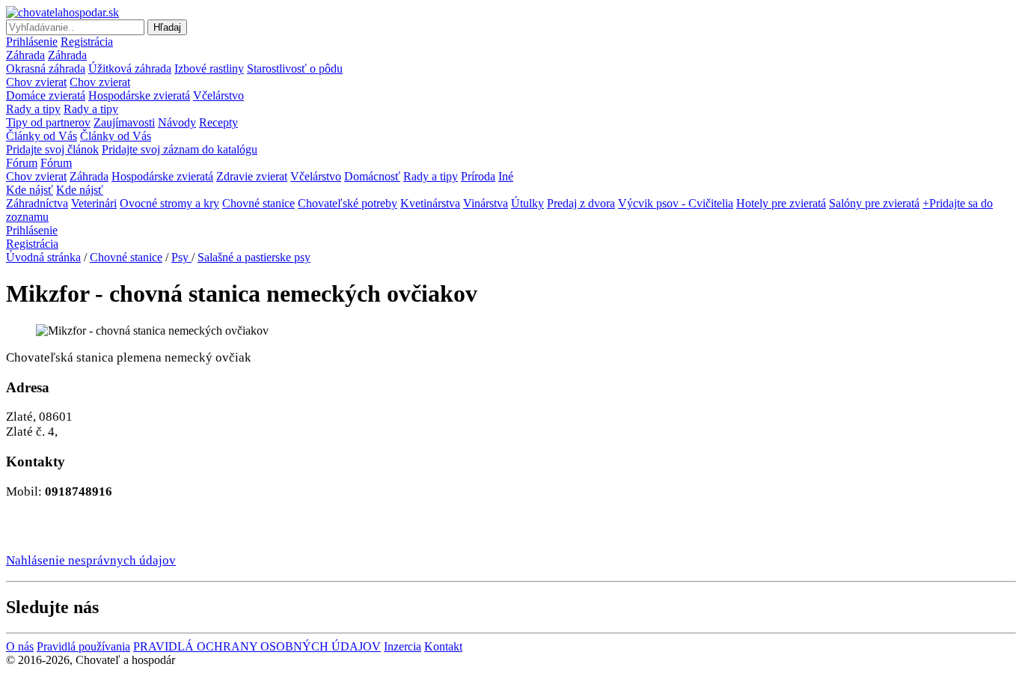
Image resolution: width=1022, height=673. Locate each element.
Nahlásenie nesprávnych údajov (91, 560)
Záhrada (25, 55)
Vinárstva (485, 203)
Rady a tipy (33, 109)
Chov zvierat (36, 82)
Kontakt (443, 646)
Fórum (21, 162)
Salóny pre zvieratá (874, 203)
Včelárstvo (218, 95)
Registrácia (87, 41)
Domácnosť (372, 176)
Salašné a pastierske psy (254, 257)
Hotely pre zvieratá (781, 203)
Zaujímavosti (124, 122)
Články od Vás (41, 136)
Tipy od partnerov (48, 122)
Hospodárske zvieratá (139, 95)
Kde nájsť (29, 189)
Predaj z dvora (581, 203)
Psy (181, 257)
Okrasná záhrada (45, 68)
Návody (177, 122)
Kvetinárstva (430, 203)
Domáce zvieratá (45, 95)
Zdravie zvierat (251, 176)
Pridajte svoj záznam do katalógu (179, 149)
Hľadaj (167, 27)
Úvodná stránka (43, 257)
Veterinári (94, 203)
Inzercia (402, 646)
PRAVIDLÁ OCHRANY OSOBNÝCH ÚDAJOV (257, 646)
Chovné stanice (258, 203)
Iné (505, 176)
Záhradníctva (37, 203)
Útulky (527, 203)
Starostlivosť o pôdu (295, 68)
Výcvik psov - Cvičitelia (675, 203)
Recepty (218, 122)
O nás (20, 646)
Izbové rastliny (209, 68)
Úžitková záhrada (129, 68)
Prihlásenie (32, 41)
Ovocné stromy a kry (169, 203)
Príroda (478, 176)
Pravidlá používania (83, 646)
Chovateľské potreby (347, 203)
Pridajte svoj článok (52, 149)
